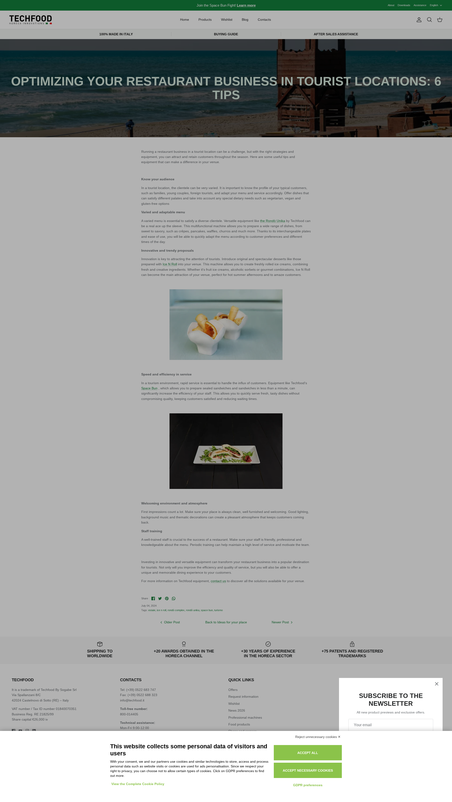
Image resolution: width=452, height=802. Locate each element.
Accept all (307, 753)
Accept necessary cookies (308, 770)
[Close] (437, 684)
